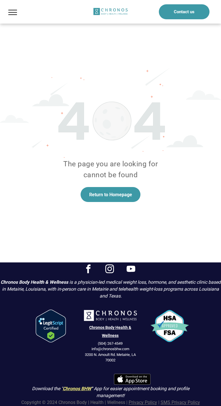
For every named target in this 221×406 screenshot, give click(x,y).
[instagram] (109, 269)
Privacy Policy (143, 402)
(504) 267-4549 (110, 343)
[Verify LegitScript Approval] (51, 313)
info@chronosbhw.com (110, 349)
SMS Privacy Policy (180, 402)
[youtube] (131, 269)
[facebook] (88, 269)
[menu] (12, 12)
